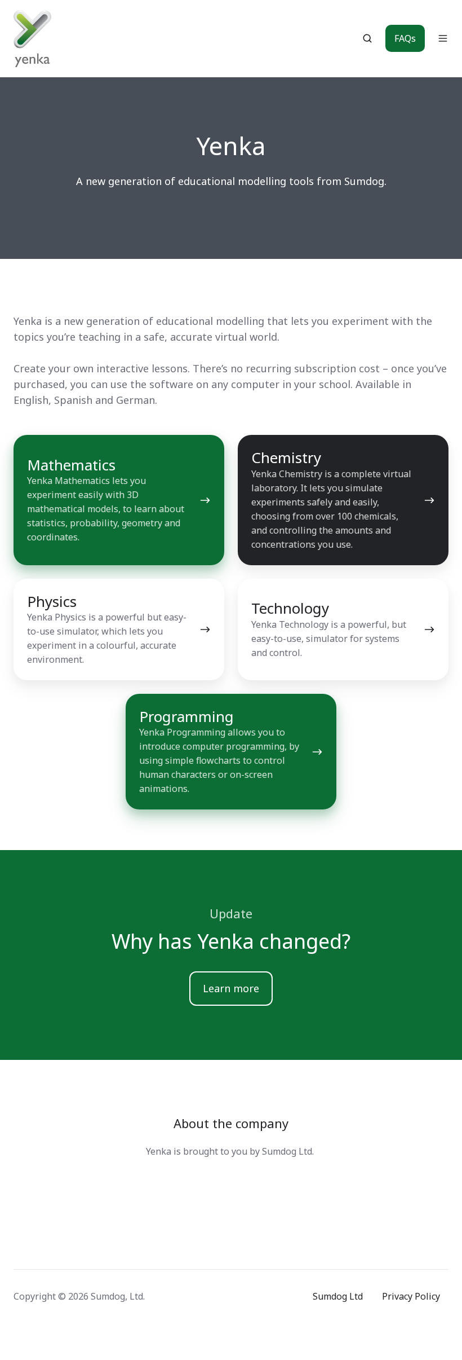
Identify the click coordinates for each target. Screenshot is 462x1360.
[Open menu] (442, 38)
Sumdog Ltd (338, 1296)
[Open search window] (367, 38)
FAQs (405, 38)
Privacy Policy (411, 1296)
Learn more (231, 988)
